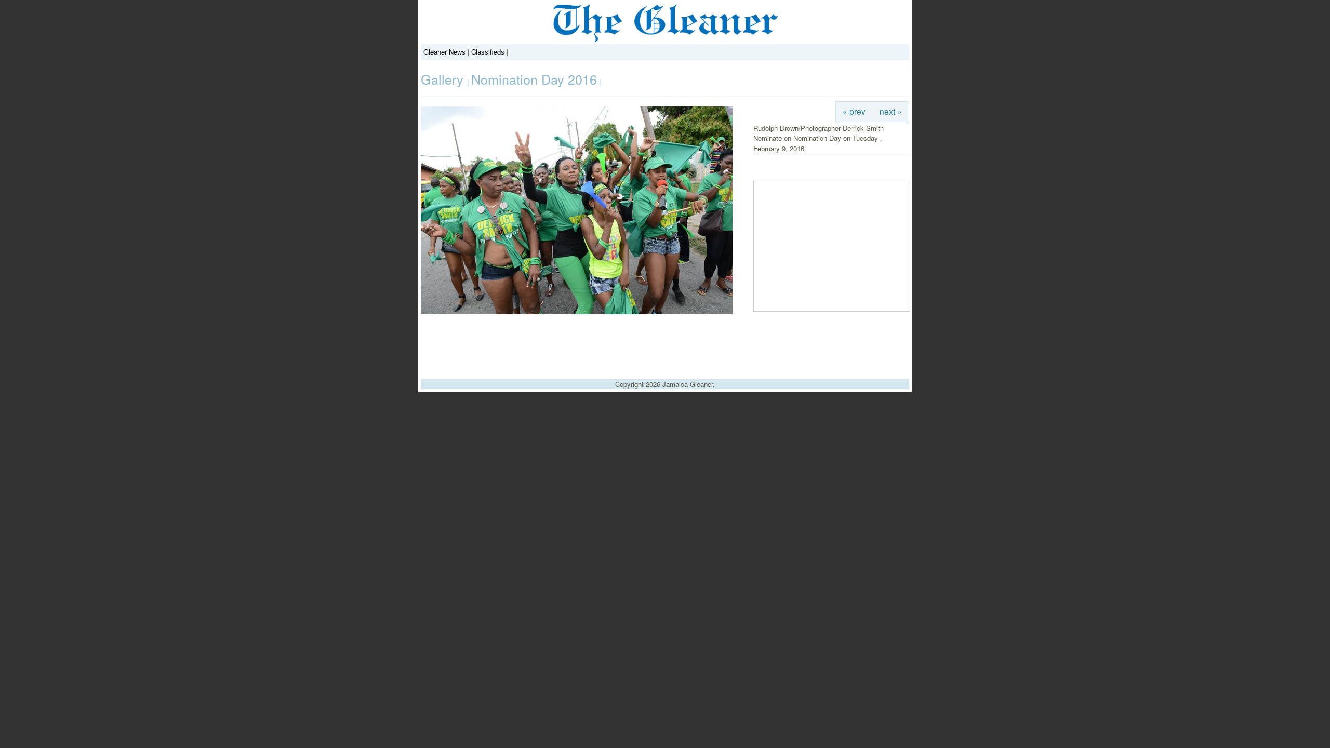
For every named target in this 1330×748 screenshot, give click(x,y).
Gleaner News (444, 52)
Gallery (444, 79)
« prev (854, 111)
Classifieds (487, 52)
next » (891, 111)
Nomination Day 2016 (534, 79)
